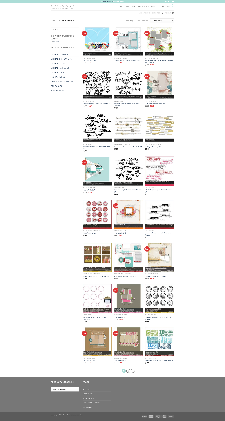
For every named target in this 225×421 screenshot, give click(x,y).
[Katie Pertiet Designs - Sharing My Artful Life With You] (62, 6)
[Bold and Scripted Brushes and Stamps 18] (128, 171)
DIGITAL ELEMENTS (59, 54)
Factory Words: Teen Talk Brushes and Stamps (158, 234)
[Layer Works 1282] (97, 41)
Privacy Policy (88, 398)
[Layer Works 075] (97, 341)
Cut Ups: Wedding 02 (153, 147)
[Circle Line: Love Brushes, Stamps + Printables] (97, 298)
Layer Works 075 (89, 360)
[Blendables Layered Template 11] (159, 257)
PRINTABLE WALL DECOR (62, 81)
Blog (148, 6)
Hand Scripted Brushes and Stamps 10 (96, 104)
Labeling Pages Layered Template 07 (127, 60)
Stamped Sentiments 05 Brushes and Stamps (158, 318)
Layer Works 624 (89, 190)
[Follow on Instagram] (166, 1)
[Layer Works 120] (128, 298)
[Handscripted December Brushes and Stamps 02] (128, 84)
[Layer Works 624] (97, 171)
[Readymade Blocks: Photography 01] (97, 257)
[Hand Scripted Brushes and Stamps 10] (97, 84)
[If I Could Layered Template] (159, 84)
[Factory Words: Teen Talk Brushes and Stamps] (159, 214)
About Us (154, 6)
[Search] (162, 13)
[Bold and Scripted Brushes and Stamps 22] (97, 127)
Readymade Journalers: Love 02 (125, 276)
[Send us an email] (170, 1)
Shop (127, 6)
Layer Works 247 (120, 233)
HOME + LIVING (58, 77)
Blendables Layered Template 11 (156, 276)
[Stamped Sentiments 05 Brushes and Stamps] (159, 298)
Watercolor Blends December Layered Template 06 (159, 61)
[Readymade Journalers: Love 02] (128, 257)
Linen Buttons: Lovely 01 (91, 233)
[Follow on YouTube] (173, 1)
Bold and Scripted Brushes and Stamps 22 (96, 148)
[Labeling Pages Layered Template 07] (128, 41)
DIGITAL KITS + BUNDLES (61, 59)
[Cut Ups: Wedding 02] (159, 127)
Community (141, 6)
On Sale (56, 41)
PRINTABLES (56, 86)
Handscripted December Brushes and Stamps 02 (127, 104)
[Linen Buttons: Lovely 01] (97, 214)
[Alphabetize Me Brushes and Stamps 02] (159, 341)
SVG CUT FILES (57, 90)
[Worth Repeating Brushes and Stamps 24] (159, 171)
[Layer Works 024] (128, 341)
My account (87, 407)
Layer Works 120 (120, 317)
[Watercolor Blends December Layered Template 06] (159, 41)
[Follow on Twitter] (168, 1)
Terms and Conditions (91, 403)
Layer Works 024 (120, 360)
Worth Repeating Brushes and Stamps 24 (158, 191)
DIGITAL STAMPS (58, 63)
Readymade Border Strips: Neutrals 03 (128, 147)
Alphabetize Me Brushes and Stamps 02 (159, 360)
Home (122, 6)
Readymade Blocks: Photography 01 (96, 276)
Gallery (133, 6)
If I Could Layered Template (155, 104)
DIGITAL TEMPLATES (60, 68)
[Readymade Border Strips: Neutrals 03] (128, 127)
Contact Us (87, 394)
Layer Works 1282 (89, 60)
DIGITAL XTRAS (57, 72)
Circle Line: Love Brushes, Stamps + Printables (95, 318)
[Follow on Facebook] (164, 1)
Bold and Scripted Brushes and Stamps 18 (128, 191)
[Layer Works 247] (128, 214)
